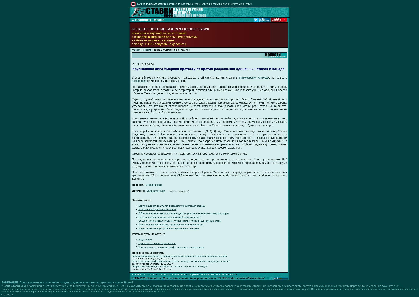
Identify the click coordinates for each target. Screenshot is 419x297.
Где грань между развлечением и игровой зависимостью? (169, 217)
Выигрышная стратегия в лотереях (157, 209)
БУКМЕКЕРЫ (179, 274)
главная (136, 50)
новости (147, 50)
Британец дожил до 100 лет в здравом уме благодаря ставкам (171, 206)
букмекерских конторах (254, 77)
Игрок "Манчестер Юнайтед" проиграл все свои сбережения (170, 224)
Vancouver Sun (155, 190)
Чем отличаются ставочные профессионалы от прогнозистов (171, 247)
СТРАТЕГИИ (164, 274)
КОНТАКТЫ (222, 274)
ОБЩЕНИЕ (193, 274)
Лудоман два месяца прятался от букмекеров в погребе (168, 228)
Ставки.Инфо (153, 184)
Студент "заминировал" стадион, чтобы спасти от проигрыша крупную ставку (179, 221)
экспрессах (139, 80)
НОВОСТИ (140, 274)
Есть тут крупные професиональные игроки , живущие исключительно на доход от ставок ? (181, 261)
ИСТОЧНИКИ (207, 274)
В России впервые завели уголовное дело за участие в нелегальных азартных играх (183, 213)
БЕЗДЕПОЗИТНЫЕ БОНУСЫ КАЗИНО (166, 29)
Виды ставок (145, 239)
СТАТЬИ (151, 274)
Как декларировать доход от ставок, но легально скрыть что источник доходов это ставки (179, 256)
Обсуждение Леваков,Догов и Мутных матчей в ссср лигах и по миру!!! (170, 266)
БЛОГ (233, 274)
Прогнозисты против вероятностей (157, 243)
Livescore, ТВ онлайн (7, 295)
